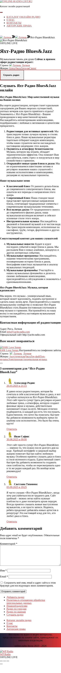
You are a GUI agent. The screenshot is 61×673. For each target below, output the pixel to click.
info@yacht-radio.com (18, 331)
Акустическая (17, 356)
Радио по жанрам (16, 611)
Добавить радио (15, 597)
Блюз (12, 68)
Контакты (14, 22)
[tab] (1, 12)
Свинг (32, 68)
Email (4, 576)
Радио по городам (16, 608)
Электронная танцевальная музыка (27, 359)
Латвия (7, 37)
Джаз (18, 68)
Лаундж (25, 68)
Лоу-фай (35, 356)
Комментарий (8, 543)
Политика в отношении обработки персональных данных (26, 601)
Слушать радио (15, 614)
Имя (3, 570)
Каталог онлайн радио (23, 17)
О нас (11, 20)
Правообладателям (17, 606)
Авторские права (19, 25)
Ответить (12, 429)
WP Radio (5, 654)
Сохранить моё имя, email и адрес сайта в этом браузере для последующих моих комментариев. (28, 584)
